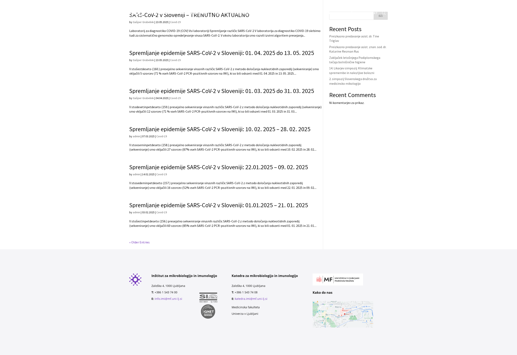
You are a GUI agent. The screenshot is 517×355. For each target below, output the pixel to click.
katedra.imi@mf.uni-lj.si (251, 299)
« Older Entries (139, 242)
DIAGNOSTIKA (245, 13)
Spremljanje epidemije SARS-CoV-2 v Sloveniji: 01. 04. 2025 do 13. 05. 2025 (221, 53)
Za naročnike (221, 6)
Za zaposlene (261, 6)
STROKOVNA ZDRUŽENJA (342, 13)
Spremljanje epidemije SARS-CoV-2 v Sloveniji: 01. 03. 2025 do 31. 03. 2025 (221, 91)
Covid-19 (175, 60)
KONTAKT (371, 13)
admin (136, 136)
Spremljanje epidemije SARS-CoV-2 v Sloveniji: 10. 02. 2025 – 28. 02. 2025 (219, 129)
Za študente (240, 6)
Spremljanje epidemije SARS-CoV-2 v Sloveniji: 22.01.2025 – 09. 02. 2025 (218, 167)
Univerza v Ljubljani (245, 314)
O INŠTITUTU (222, 13)
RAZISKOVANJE (297, 13)
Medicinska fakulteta (246, 307)
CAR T (316, 13)
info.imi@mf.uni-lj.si (168, 299)
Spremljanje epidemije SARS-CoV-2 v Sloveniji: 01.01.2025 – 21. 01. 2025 (218, 205)
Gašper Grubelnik (143, 60)
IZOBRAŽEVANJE (271, 13)
